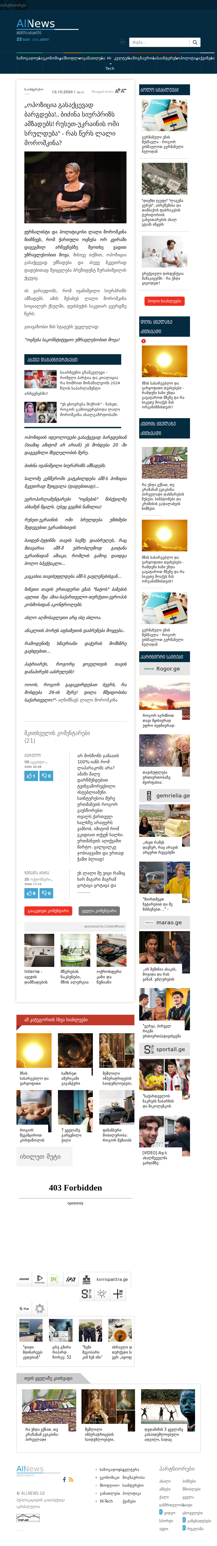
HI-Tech (109, 63)
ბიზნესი (189, 1481)
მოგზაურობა (145, 58)
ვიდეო (169, 1513)
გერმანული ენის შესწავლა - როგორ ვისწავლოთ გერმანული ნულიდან (162, 144)
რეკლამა (195, 1528)
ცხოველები (193, 1513)
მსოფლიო (73, 58)
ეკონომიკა (53, 58)
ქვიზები (207, 58)
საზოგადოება (30, 58)
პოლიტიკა (190, 58)
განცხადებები (199, 1521)
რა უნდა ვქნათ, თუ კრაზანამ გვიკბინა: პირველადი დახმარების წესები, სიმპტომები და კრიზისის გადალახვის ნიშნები (163, 497)
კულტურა (123, 58)
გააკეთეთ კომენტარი (48, 911)
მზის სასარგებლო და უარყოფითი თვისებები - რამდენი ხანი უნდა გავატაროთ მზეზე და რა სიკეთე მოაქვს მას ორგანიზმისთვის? (163, 375)
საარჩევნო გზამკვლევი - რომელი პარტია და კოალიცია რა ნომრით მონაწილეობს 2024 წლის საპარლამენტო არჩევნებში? (72, 383)
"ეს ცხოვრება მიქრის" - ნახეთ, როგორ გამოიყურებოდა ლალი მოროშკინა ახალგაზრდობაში (90, 409)
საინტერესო (168, 58)
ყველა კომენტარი (99, 911)
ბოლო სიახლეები (164, 301)
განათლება (94, 58)
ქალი (164, 1497)
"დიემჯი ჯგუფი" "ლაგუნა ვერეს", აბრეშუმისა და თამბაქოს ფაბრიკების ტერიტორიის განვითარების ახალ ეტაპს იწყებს (162, 213)
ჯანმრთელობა (172, 1505)
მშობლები (192, 1489)
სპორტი (166, 1521)
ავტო (163, 1528)
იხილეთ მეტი (41, 1156)
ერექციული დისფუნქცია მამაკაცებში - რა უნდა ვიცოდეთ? (163, 278)
